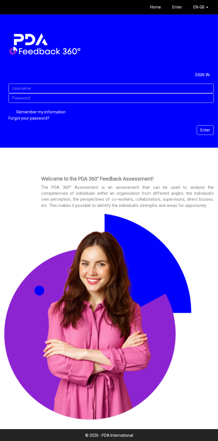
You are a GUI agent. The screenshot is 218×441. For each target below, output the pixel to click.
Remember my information (41, 112)
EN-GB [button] (199, 7)
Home (155, 7)
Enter (177, 7)
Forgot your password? (29, 118)
